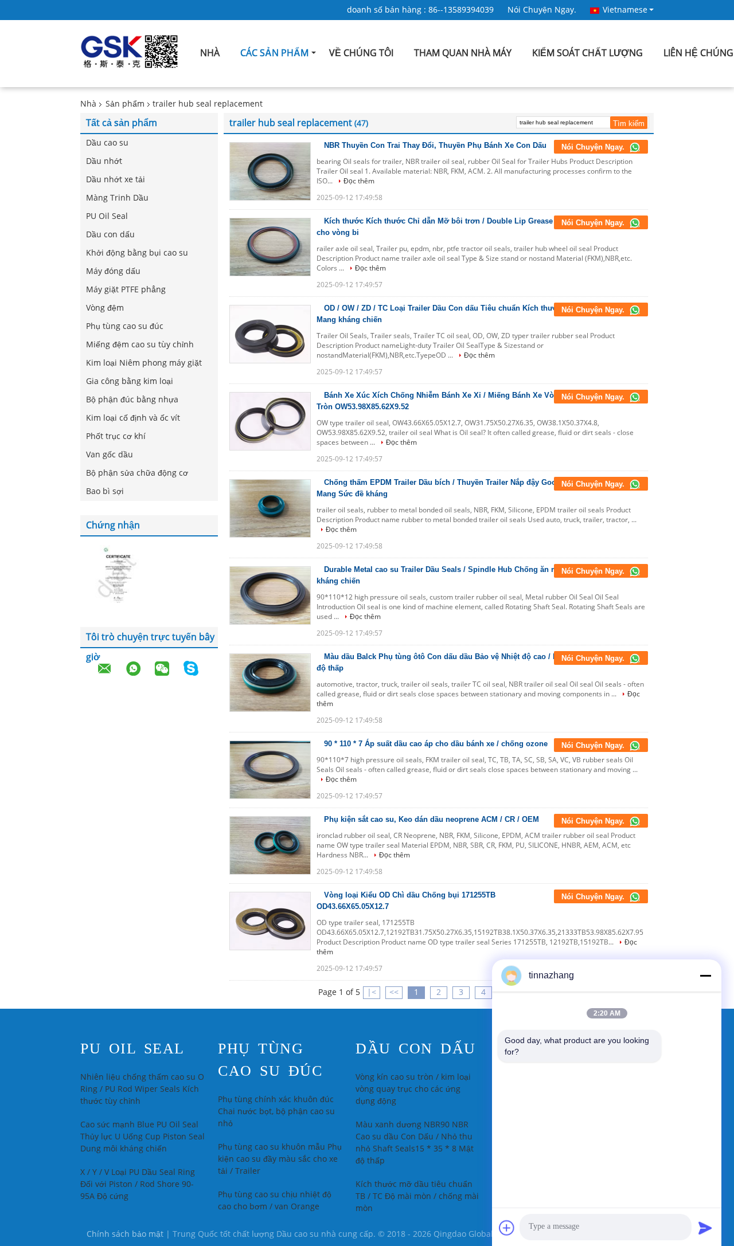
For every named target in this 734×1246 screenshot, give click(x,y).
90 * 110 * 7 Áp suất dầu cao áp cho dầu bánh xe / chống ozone (436, 743)
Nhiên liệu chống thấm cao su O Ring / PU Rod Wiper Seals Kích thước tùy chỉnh (142, 1089)
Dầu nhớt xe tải (115, 180)
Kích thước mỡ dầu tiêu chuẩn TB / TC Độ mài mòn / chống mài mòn (417, 1196)
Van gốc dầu (109, 455)
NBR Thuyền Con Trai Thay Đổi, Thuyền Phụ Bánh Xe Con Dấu (435, 145)
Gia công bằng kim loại (129, 381)
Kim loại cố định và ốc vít (133, 418)
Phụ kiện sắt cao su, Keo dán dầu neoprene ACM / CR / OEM (431, 819)
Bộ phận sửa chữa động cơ (137, 473)
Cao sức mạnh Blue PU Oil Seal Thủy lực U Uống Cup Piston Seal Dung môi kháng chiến (142, 1137)
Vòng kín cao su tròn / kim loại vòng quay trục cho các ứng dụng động (413, 1089)
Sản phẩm (125, 104)
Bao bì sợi (105, 491)
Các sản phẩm (274, 53)
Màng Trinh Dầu (117, 198)
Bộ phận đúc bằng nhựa (132, 400)
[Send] (705, 1227)
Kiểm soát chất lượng (587, 53)
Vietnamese (625, 9)
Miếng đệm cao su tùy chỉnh (140, 345)
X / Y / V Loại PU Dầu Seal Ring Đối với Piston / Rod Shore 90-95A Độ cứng (137, 1184)
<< (394, 992)
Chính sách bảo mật (125, 1234)
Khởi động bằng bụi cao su (137, 253)
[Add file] (507, 1227)
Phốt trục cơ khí (116, 436)
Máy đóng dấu (113, 271)
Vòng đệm (105, 308)
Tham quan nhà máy (463, 53)
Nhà (210, 53)
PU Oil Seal (107, 216)
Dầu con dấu (110, 235)
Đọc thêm (358, 181)
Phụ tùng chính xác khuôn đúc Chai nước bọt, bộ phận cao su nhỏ (276, 1112)
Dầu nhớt (104, 161)
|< (371, 992)
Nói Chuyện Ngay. (541, 10)
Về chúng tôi (361, 53)
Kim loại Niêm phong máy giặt (144, 363)
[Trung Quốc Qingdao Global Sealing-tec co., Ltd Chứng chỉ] (114, 576)
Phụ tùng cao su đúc (124, 326)
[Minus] (705, 975)
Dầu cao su (107, 143)
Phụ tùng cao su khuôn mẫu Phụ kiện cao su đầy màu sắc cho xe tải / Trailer (280, 1159)
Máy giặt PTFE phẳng (126, 290)
